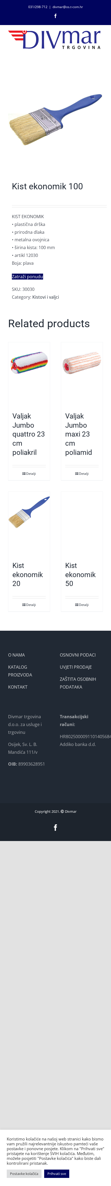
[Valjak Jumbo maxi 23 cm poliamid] (82, 374)
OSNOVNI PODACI (78, 655)
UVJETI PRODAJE (76, 667)
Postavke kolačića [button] (24, 1173)
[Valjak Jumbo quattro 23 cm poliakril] (29, 374)
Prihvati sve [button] (56, 1173)
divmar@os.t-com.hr (68, 7)
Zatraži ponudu (27, 277)
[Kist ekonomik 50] (82, 524)
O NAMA (16, 655)
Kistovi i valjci (45, 297)
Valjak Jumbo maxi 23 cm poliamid (78, 434)
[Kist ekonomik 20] (29, 524)
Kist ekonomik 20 (27, 574)
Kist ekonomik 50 (80, 574)
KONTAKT (17, 687)
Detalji (31, 473)
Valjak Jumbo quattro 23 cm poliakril (28, 434)
